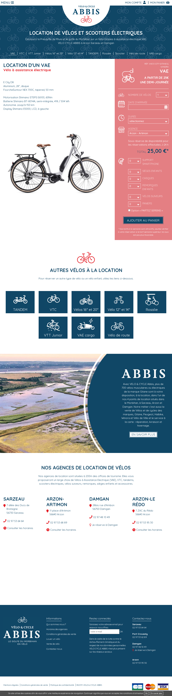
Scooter (120, 53)
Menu (6, 2)
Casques (148, 178)
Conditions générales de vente (61, 634)
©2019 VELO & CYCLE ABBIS (89, 685)
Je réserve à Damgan (105, 525)
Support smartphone (150, 161)
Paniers (147, 203)
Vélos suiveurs (152, 196)
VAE (12, 53)
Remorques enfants (150, 187)
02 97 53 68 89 (58, 522)
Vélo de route (137, 53)
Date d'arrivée (137, 102)
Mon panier (157, 2)
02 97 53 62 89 (139, 637)
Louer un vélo (53, 639)
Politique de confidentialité (62, 685)
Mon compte (133, 2)
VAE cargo (155, 53)
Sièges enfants (152, 171)
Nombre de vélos (139, 94)
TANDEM (93, 53)
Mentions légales (10, 685)
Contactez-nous (54, 649)
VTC (21, 53)
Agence (133, 128)
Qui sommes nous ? (56, 624)
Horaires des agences (56, 629)
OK (121, 631)
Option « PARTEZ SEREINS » (147, 210)
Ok (146, 693)
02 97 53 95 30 (144, 522)
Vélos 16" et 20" (54, 53)
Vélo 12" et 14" (76, 53)
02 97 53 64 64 (15, 521)
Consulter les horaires (20, 528)
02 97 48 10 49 (101, 517)
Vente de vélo (53, 643)
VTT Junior (34, 53)
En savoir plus (143, 434)
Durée (132, 116)
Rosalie (106, 53)
